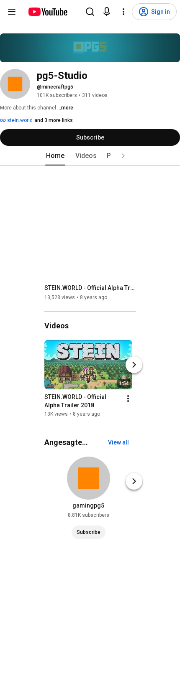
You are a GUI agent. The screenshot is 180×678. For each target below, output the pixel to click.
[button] (123, 156)
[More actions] (128, 398)
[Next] (134, 364)
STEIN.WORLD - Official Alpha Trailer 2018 (90, 287)
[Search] (90, 12)
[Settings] (123, 12)
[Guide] (12, 12)
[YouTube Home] (47, 11)
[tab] (55, 156)
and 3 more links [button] (53, 120)
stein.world (19, 120)
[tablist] (90, 156)
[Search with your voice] (106, 11)
